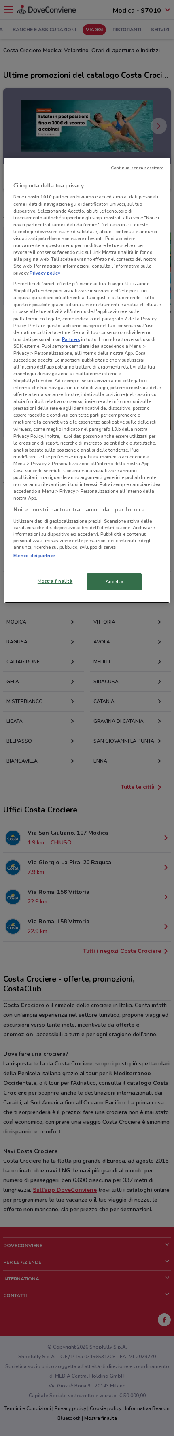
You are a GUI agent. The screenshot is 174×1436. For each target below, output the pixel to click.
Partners (71, 339)
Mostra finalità (55, 581)
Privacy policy (45, 273)
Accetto (114, 581)
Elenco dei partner (34, 555)
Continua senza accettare (137, 168)
